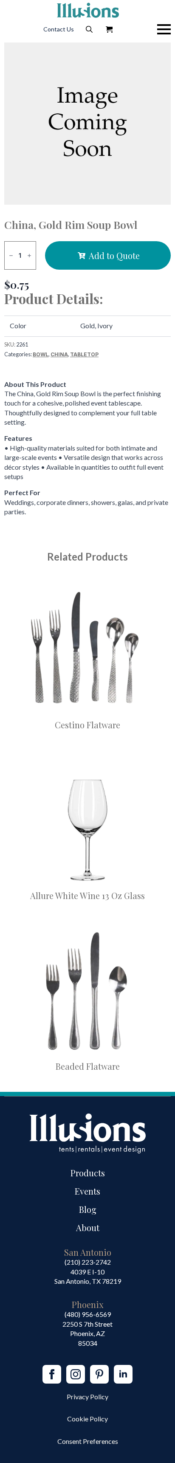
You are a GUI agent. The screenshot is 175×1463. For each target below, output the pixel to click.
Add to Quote (114, 255)
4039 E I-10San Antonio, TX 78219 (87, 1276)
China (59, 354)
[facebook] (51, 1374)
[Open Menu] (164, 29)
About (87, 1227)
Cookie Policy (87, 1419)
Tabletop (84, 354)
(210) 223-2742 (88, 1262)
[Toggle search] (89, 29)
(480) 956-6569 (88, 1314)
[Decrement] (11, 255)
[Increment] (29, 255)
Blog (87, 1209)
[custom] (99, 1374)
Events (87, 1191)
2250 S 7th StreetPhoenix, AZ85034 (87, 1333)
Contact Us (58, 29)
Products (88, 1172)
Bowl (40, 354)
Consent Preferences (87, 1441)
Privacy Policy (87, 1397)
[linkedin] (123, 1374)
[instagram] (75, 1374)
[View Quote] (109, 29)
